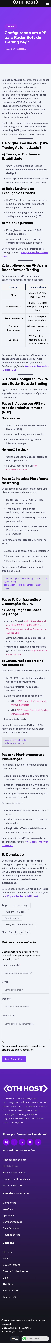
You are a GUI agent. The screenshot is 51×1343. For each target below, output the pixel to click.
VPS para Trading (20, 905)
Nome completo (11, 965)
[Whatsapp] (38, 1142)
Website (6, 998)
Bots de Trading (12, 918)
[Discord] (6, 1142)
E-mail (5, 982)
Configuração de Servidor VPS (19, 924)
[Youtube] (30, 1142)
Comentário (8, 1015)
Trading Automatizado (15, 911)
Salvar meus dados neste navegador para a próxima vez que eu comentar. (24, 1048)
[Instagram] (22, 1142)
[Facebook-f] (14, 1142)
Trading (11, 26)
